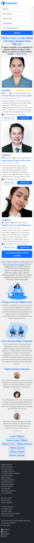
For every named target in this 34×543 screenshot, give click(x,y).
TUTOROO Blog (6, 511)
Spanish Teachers (7, 467)
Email (4, 536)
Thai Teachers (5, 488)
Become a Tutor (6, 498)
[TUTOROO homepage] (9, 3)
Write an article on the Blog (10, 513)
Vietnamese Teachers (8, 491)
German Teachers (7, 475)
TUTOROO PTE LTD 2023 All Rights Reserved (15, 521)
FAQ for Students (7, 502)
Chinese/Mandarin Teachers (10, 473)
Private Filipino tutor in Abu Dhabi (17, 96)
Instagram (6, 534)
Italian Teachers (6, 478)
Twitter (5, 532)
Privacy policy (5, 525)
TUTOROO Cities (6, 509)
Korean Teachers (6, 482)
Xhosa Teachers (6, 493)
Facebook (6, 529)
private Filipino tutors (16, 264)
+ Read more (20, 54)
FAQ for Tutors (6, 500)
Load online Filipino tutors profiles (17, 254)
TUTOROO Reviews (7, 507)
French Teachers (6, 469)
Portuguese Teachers (8, 480)
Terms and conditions (8, 523)
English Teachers (6, 464)
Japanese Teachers (7, 471)
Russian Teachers (7, 486)
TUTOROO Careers (7, 516)
